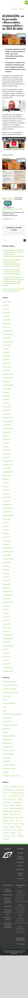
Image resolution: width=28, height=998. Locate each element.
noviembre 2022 (8, 465)
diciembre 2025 (7, 331)
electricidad (17, 811)
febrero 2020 (7, 584)
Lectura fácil (6, 718)
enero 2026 (6, 327)
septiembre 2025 (8, 341)
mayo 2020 (6, 573)
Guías (4, 707)
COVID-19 (5, 808)
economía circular (7, 811)
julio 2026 (6, 305)
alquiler (22, 787)
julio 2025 (6, 349)
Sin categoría (7, 757)
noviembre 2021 (8, 508)
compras (20, 799)
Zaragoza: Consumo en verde (12, 776)
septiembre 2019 (8, 602)
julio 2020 (6, 566)
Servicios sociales (8, 754)
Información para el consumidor (12, 714)
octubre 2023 (7, 425)
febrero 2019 (7, 627)
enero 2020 (6, 588)
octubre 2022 (7, 468)
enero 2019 (6, 631)
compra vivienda (17, 802)
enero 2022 (6, 501)
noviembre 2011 (8, 667)
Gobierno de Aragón (8, 817)
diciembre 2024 (7, 374)
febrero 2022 (7, 497)
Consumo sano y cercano (10, 692)
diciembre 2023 (7, 417)
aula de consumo (19, 790)
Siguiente (21, 9)
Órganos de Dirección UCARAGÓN (7, 900)
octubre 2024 (7, 381)
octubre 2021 (7, 512)
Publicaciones (7, 739)
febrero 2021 (7, 541)
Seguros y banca (8, 747)
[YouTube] (21, 944)
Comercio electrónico (9, 681)
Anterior (15, 9)
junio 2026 (6, 309)
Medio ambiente (8, 721)
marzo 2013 (6, 664)
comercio (21, 796)
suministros (6, 833)
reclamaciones (7, 830)
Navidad (16, 823)
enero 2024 (6, 414)
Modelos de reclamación (10, 725)
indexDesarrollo (14, 953)
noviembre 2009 (8, 671)
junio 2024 (6, 396)
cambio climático (12, 796)
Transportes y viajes (9, 768)
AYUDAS (5, 793)
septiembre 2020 (8, 559)
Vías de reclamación (20, 857)
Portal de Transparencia (7, 890)
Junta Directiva (7, 895)
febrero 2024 (7, 410)
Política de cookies (8, 918)
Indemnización (19, 817)
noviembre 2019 (8, 595)
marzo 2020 (6, 580)
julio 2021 (6, 522)
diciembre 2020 (7, 548)
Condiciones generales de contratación (7, 925)
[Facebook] (17, 944)
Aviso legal (7, 906)
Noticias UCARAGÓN (9, 736)
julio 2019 (6, 609)
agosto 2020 (7, 562)
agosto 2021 (7, 519)
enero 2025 (6, 370)
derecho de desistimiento (16, 808)
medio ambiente (7, 823)
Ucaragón (20, 853)
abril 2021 (6, 533)
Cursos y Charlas (20, 874)
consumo (5, 805)
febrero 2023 (7, 454)
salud (14, 830)
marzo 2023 (6, 450)
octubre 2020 (7, 555)
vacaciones (6, 839)
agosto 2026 (7, 302)
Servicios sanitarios (9, 750)
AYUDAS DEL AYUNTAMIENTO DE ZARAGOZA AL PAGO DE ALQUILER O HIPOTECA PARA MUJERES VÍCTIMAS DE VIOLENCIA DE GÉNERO (13, 281)
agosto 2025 (7, 345)
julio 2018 (6, 649)
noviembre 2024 (8, 378)
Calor (4, 796)
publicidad (6, 827)
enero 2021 (6, 544)
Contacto (20, 878)
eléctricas (5, 814)
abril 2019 (6, 620)
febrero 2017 (7, 653)
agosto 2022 (7, 475)
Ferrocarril (12, 814)
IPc (16, 820)
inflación (5, 820)
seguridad (20, 830)
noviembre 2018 (8, 638)
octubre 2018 (7, 642)
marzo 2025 (6, 363)
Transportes (6, 836)
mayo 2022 (6, 486)
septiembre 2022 (8, 472)
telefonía (13, 833)
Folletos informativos (9, 703)
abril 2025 (6, 359)
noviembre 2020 (8, 551)
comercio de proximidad (9, 799)
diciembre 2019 (7, 591)
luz (20, 820)
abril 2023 (6, 446)
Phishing (22, 823)
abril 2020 (6, 577)
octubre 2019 (7, 598)
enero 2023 (6, 457)
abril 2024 (6, 403)
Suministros (6, 761)
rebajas (12, 827)
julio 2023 (6, 436)
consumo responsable (16, 805)
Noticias (13, 218)
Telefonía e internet (9, 765)
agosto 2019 (7, 606)
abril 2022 (6, 490)
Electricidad (6, 696)
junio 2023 (6, 439)
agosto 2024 (7, 388)
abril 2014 (6, 660)
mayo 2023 (6, 443)
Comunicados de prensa (10, 685)
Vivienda (5, 772)
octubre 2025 (7, 338)
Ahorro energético (13, 787)
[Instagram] (23, 944)
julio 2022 (6, 479)
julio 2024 (6, 392)
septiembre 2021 (8, 515)
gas (18, 814)
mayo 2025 (6, 356)
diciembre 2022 (7, 461)
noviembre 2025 (8, 334)
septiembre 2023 (8, 428)
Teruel (19, 833)
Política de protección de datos (8, 912)
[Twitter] (19, 944)
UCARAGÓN (20, 836)
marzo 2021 (6, 537)
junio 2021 (6, 526)
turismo (13, 836)
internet (12, 820)
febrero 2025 (7, 367)
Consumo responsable (10, 689)
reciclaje (18, 827)
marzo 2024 (6, 407)
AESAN (5, 787)
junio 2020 (6, 570)
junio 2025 (6, 352)
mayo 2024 (6, 399)
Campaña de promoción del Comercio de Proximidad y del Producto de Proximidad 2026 (12, 272)
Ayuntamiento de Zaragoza (16, 793)
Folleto (5, 700)
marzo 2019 (6, 624)
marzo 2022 (6, 493)
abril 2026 (6, 316)
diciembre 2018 (7, 635)
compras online (7, 802)
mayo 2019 (6, 617)
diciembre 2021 (7, 504)
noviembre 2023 (8, 421)
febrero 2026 (7, 323)
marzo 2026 (6, 320)
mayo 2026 (6, 312)
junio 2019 (6, 613)
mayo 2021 (6, 530)
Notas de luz (7, 728)
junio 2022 (6, 483)
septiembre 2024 (8, 385)
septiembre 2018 (8, 646)
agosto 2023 (7, 432)
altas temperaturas (8, 790)
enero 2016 (6, 656)
